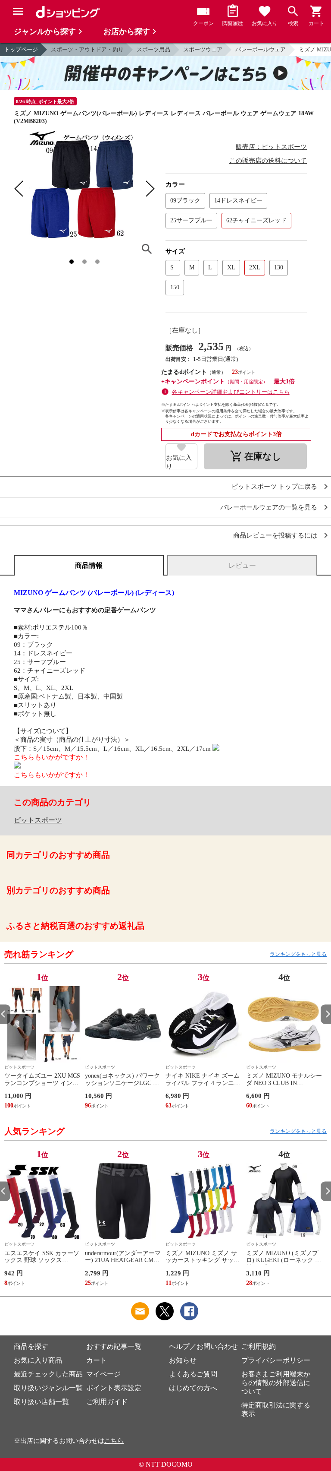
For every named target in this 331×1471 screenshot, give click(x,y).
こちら (114, 1440)
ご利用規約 (258, 1346)
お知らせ (183, 1360)
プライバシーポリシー (275, 1360)
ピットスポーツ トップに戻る (274, 487)
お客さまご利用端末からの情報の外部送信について (275, 1382)
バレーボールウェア (260, 49)
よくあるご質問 (193, 1374)
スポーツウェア (202, 49)
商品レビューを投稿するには (275, 535)
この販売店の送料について (268, 160)
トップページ (21, 49)
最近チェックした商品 (48, 1374)
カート (96, 1360)
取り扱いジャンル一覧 (48, 1388)
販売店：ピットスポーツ (271, 146)
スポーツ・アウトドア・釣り (87, 49)
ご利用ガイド (107, 1401)
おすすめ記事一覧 (113, 1346)
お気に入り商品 (38, 1360)
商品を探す (31, 1346)
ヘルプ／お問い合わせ (203, 1346)
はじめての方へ (193, 1388)
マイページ (103, 1374)
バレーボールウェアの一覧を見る (268, 507)
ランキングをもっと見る (298, 954)
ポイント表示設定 (113, 1388)
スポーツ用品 (153, 49)
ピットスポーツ (38, 820)
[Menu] (18, 11)
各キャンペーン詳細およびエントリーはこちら (231, 392)
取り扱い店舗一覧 (41, 1401)
